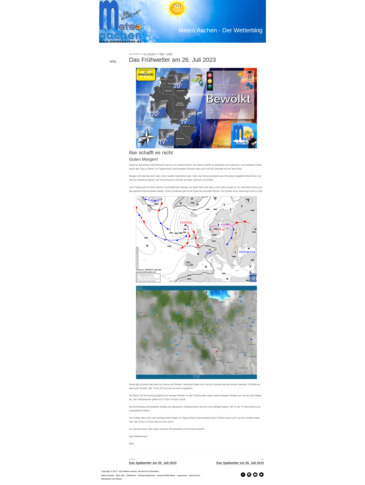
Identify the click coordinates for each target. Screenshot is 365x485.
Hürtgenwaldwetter (146, 475)
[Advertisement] (152, 47)
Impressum (182, 475)
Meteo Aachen (107, 475)
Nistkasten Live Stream (111, 479)
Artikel (169, 54)
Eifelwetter (131, 475)
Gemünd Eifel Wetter (166, 475)
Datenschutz (194, 475)
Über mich (120, 475)
